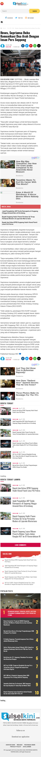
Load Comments (20, 545)
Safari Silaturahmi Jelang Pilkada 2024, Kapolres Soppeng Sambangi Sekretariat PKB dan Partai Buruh (19, 649)
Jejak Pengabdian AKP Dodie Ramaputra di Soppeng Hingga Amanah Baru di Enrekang (24, 422)
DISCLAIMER (27, 746)
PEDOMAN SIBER (29, 745)
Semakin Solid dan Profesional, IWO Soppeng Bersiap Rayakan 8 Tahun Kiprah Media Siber (17, 684)
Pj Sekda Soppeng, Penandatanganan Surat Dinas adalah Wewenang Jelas (18, 640)
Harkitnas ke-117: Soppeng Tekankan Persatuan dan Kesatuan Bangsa (18, 658)
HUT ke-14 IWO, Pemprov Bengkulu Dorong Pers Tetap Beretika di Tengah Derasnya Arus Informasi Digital (25, 456)
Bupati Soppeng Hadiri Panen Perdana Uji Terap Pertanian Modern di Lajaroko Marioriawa (25, 433)
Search (35, 11)
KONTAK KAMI (10, 745)
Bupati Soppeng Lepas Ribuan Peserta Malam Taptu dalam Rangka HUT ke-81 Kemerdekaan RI (25, 445)
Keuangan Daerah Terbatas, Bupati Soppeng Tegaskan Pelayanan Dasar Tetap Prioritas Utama (22, 613)
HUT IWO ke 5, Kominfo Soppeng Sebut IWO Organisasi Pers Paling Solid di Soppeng (16, 676)
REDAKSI (19, 745)
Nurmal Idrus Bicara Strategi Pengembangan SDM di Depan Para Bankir (25, 466)
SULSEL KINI (8, 47)
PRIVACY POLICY (15, 746)
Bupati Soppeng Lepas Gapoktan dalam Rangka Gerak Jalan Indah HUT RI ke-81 (18, 693)
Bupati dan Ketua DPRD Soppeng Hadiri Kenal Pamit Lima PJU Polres (25, 411)
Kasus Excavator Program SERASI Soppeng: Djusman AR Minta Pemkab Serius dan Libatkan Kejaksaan (18, 623)
